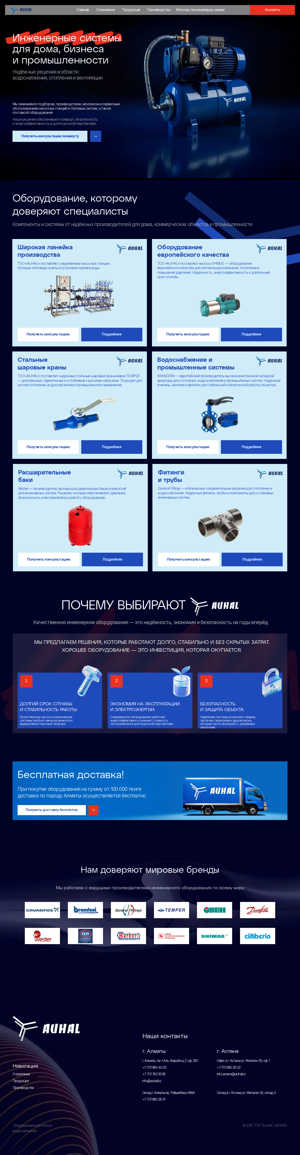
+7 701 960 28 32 (228, 1067)
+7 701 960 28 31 (153, 1099)
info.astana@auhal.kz (231, 1074)
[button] (272, 10)
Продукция (21, 1081)
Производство (23, 1088)
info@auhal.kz (151, 1081)
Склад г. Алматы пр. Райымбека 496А (168, 1093)
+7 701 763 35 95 (154, 1074)
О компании (21, 1074)
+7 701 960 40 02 (154, 1067)
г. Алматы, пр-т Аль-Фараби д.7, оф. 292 (170, 1061)
